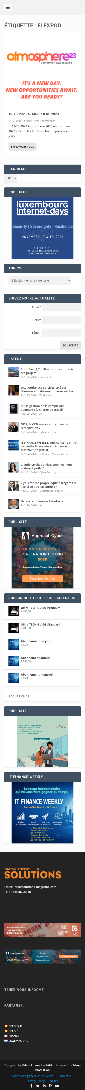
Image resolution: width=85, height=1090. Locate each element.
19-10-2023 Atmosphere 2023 (33, 114)
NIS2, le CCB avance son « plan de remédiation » (44, 426)
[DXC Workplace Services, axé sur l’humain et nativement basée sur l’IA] (13, 390)
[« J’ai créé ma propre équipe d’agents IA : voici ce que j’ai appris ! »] (13, 486)
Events (28, 120)
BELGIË (13, 1031)
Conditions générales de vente (32, 1076)
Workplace (45, 395)
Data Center (46, 377)
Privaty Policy (36, 1081)
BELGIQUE (15, 1026)
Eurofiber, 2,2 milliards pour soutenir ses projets (47, 371)
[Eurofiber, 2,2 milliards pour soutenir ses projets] (13, 372)
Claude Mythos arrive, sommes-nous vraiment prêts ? (46, 466)
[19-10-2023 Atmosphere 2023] (42, 70)
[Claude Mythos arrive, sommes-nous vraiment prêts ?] (13, 467)
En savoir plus (22, 147)
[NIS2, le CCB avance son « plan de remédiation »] (13, 427)
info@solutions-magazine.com (35, 887)
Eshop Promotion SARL (37, 1065)
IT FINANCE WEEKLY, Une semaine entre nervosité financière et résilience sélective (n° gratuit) (49, 446)
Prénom (36, 332)
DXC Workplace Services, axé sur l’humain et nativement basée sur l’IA (47, 389)
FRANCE (13, 1036)
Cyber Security (47, 432)
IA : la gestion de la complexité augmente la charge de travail (42, 408)
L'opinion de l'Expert (51, 490)
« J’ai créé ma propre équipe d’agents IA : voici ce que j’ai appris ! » (49, 485)
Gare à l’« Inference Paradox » (42, 501)
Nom (38, 320)
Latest (64, 454)
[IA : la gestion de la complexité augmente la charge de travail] (13, 408)
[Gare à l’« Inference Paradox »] (13, 504)
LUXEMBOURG (18, 1041)
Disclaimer (64, 1076)
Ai (40, 413)
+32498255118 (21, 892)
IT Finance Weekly (49, 454)
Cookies (53, 1081)
